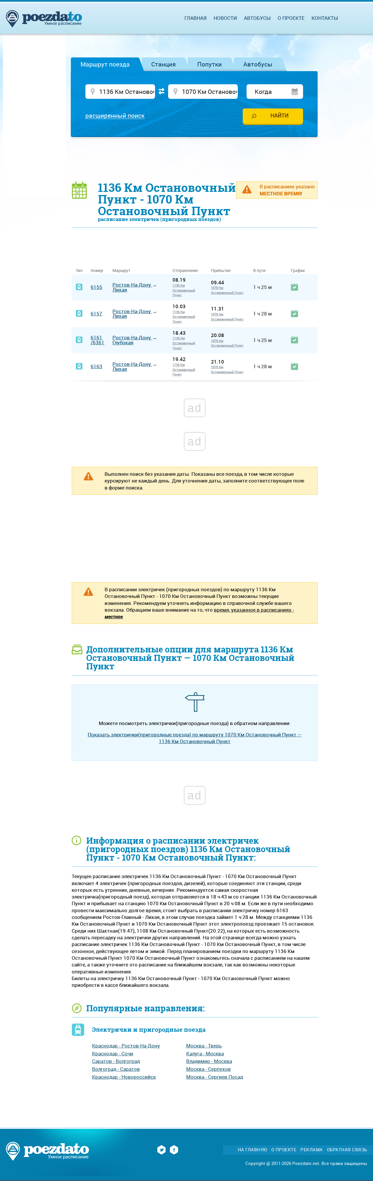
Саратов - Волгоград (116, 1061)
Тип (79, 270)
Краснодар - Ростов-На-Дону (126, 1045)
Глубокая (122, 342)
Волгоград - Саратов (116, 1069)
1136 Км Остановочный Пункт (184, 290)
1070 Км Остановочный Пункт (227, 290)
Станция (163, 64)
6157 (96, 313)
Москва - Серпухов (208, 1069)
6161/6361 (97, 340)
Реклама (311, 1149)
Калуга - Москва (205, 1053)
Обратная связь (347, 1149)
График (298, 270)
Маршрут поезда (105, 64)
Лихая (119, 289)
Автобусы (257, 64)
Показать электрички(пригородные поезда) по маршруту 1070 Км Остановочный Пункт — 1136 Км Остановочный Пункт (195, 738)
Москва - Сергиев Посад (214, 1076)
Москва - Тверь (204, 1045)
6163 (96, 366)
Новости (225, 18)
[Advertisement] (195, 159)
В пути (259, 270)
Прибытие (221, 270)
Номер (97, 270)
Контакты (325, 18)
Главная (195, 18)
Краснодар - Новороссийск (124, 1076)
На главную (252, 1149)
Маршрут (121, 270)
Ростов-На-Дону (132, 284)
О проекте (291, 18)
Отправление (187, 270)
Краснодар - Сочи (112, 1053)
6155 (96, 287)
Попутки (209, 64)
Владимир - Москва (209, 1061)
